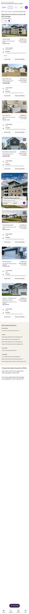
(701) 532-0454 (6, 119)
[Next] (26, 7)
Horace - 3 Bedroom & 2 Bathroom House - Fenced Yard (9, 300)
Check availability (20, 59)
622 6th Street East (7, 225)
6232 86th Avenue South (9, 152)
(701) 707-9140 (5, 229)
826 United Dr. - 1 (7, 115)
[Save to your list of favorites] (24, 26)
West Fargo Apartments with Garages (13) (12, 337)
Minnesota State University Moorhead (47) (12, 359)
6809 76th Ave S (7, 79)
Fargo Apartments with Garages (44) (11, 339)
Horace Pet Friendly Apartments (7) (10, 330)
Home (2, 11)
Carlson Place (6, 39)
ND (6, 11)
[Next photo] (26, 70)
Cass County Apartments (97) (9, 350)
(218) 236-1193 (5, 304)
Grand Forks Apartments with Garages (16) (12, 344)
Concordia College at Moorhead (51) (11, 356)
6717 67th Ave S (6, 261)
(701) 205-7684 (6, 266)
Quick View (7, 59)
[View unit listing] (24, 203)
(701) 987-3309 (6, 43)
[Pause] (25, 175)
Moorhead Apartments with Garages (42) (12, 341)
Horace (10, 11)
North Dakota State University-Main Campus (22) (14, 361)
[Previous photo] (3, 70)
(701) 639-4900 (6, 83)
